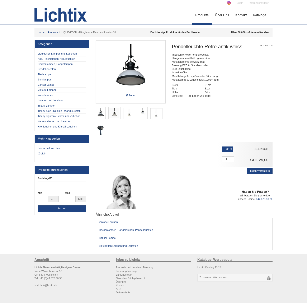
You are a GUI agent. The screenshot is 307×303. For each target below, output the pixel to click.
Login (240, 2)
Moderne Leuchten (49, 148)
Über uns (121, 281)
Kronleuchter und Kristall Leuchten (57, 126)
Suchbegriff (45, 178)
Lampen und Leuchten (50, 100)
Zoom (131, 95)
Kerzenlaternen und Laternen (54, 121)
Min (40, 192)
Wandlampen (45, 95)
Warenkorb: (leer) (259, 2)
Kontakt (241, 15)
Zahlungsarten (124, 274)
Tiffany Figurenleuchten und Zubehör (59, 116)
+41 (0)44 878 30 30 (50, 278)
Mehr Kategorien (49, 138)
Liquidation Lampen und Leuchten (118, 245)
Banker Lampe (107, 238)
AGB (118, 289)
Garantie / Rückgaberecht (130, 278)
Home (41, 32)
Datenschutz (123, 292)
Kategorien (45, 44)
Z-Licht (42, 153)
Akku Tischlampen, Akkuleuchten (56, 58)
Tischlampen (45, 74)
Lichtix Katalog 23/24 (209, 267)
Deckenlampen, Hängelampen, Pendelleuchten (126, 230)
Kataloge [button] (259, 15)
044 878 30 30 (264, 199)
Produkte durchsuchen (53, 169)
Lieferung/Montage (126, 271)
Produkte (202, 15)
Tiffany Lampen (46, 105)
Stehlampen (45, 79)
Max (67, 192)
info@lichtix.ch (49, 285)
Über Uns (222, 15)
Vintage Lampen (108, 222)
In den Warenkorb (260, 170)
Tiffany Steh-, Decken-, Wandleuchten (59, 110)
